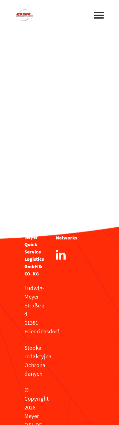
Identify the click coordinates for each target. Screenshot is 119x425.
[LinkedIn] (61, 255)
